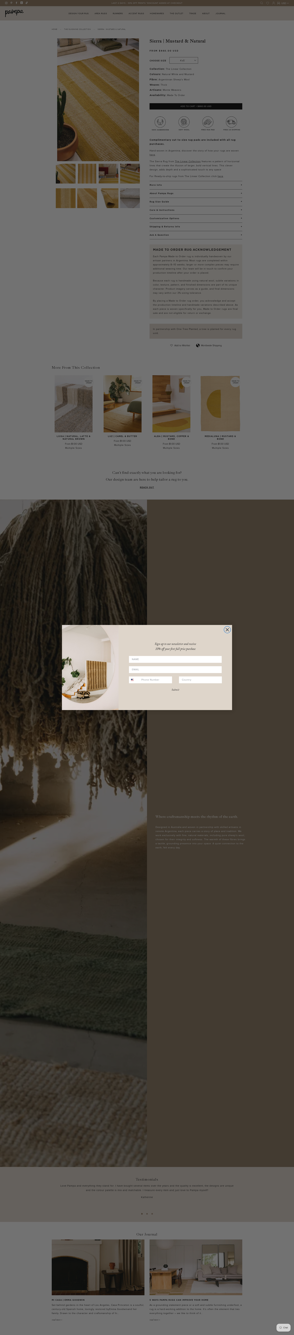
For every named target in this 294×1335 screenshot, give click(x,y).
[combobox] (134, 680)
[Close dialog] (227, 629)
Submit (175, 690)
